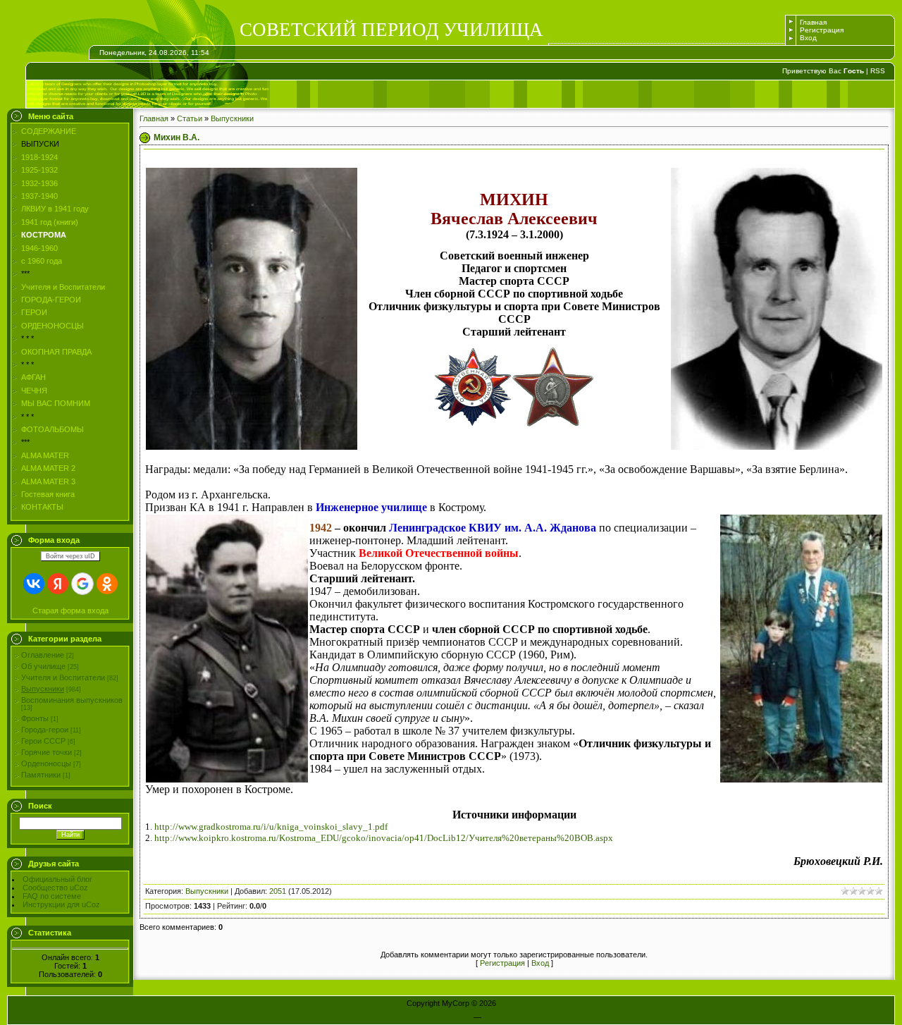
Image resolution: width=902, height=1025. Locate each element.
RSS (877, 71)
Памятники (41, 775)
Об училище (43, 666)
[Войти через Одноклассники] (107, 583)
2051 (277, 891)
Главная (813, 22)
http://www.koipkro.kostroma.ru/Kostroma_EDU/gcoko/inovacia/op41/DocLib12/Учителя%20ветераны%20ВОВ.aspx (383, 838)
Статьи (189, 118)
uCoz (492, 1017)
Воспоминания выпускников (72, 700)
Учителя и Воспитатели (63, 677)
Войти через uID (70, 556)
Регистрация (822, 30)
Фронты (35, 718)
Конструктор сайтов (435, 1017)
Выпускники (42, 689)
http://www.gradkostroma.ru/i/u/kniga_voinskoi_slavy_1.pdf (271, 826)
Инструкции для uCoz (61, 904)
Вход (808, 38)
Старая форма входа (70, 610)
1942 (320, 528)
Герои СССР (43, 741)
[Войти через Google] (82, 583)
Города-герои (44, 729)
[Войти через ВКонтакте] (33, 583)
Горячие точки (46, 752)
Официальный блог (57, 879)
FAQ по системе (52, 896)
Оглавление (42, 655)
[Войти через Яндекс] (57, 583)
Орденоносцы (46, 763)
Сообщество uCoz (55, 887)
